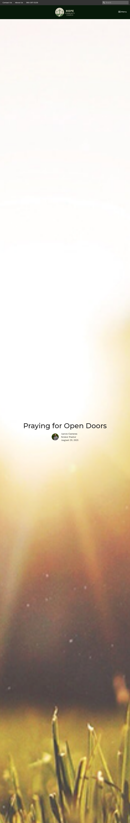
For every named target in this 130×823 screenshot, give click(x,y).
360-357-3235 (32, 3)
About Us (19, 3)
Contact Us (7, 3)
